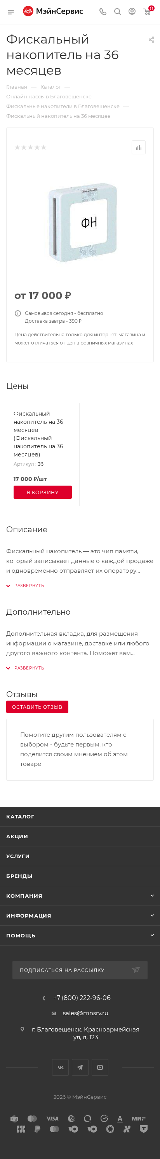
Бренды (19, 876)
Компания (24, 896)
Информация (29, 916)
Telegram (80, 1067)
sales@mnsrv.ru (85, 1013)
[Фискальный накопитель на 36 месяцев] (80, 222)
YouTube (100, 1067)
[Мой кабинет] (132, 12)
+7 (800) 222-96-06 (82, 998)
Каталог (20, 816)
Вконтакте (60, 1067)
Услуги (18, 856)
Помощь (20, 935)
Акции (17, 836)
